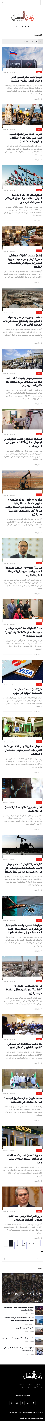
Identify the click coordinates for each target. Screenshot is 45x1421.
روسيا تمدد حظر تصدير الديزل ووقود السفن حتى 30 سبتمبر (26, 79)
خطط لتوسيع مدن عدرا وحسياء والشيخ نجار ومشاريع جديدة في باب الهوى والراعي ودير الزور (22, 321)
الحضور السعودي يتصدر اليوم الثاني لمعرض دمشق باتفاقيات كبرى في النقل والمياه (23, 443)
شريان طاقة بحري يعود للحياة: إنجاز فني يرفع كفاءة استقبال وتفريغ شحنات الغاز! (25, 138)
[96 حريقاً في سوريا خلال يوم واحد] (39, 1334)
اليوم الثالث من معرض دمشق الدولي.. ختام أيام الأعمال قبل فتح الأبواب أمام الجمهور (23, 199)
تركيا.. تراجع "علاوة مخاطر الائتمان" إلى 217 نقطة (22, 809)
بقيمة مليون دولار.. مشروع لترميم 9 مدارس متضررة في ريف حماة (23, 1100)
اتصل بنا (12, 1412)
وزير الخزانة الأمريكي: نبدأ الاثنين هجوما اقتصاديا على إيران (24, 1218)
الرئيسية (34, 42)
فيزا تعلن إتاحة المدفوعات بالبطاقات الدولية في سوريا (27, 691)
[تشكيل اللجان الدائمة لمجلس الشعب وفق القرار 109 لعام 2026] (22, 1302)
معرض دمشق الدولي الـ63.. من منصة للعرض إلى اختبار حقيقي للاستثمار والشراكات (23, 750)
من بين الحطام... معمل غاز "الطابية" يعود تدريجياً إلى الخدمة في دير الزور (24, 990)
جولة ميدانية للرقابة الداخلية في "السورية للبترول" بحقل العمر (24, 1046)
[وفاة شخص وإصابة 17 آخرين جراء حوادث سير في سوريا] (39, 1344)
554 (17, 1245)
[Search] (4, 1259)
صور (16, 1412)
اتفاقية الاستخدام (27, 1412)
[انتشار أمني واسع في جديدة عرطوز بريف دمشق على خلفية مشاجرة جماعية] (39, 1314)
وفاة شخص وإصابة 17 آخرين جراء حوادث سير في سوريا (17, 1338)
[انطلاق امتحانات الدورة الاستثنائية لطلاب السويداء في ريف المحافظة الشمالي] (39, 1355)
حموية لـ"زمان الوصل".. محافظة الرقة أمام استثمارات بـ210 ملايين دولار (24, 1159)
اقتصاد (26, 42)
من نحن (35, 1412)
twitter (4, 72)
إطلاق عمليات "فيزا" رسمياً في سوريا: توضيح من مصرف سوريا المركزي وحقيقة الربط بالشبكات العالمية (25, 261)
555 (23, 1245)
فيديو (20, 1412)
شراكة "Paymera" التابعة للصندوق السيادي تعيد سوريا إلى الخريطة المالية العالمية (23, 572)
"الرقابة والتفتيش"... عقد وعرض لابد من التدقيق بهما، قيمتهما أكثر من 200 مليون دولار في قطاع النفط (23, 868)
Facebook (12, 72)
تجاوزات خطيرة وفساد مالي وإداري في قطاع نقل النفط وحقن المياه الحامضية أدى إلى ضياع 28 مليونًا (23, 929)
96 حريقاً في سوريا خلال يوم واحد (23, 1328)
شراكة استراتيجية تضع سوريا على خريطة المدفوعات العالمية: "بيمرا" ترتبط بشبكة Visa (23, 632)
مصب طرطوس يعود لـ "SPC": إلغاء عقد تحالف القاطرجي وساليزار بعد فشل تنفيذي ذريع (24, 382)
